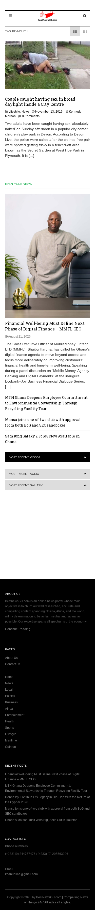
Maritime (11, 740)
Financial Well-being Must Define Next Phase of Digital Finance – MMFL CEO (45, 326)
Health (9, 721)
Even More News (18, 184)
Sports (9, 728)
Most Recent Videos (24, 457)
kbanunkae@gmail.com (21, 874)
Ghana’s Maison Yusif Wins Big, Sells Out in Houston (41, 820)
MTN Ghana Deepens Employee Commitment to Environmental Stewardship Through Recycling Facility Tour (46, 403)
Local (9, 689)
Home (9, 677)
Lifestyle (14, 111)
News (25, 111)
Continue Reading (17, 629)
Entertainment (14, 715)
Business (11, 702)
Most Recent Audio (24, 474)
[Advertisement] (36, 538)
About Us (11, 658)
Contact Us (12, 664)
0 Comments (31, 116)
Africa (9, 708)
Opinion (10, 747)
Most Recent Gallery (26, 485)
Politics (10, 696)
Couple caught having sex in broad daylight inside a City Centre (40, 101)
